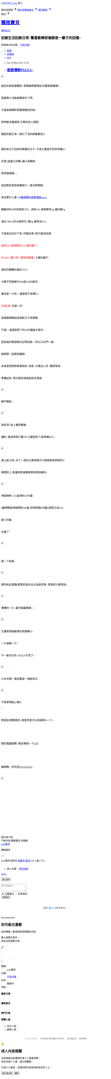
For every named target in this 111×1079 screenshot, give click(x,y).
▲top (3, 874)
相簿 (9, 51)
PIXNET (34, 1038)
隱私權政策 (71, 1038)
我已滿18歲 (7, 1073)
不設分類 (24, 45)
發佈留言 (6, 897)
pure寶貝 (5, 844)
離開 (16, 1073)
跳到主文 (5, 30)
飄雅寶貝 (10, 22)
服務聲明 (83, 1038)
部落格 (10, 54)
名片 (9, 57)
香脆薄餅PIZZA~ (20, 70)
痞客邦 (21, 860)
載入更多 (6, 880)
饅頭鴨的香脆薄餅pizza (34, 197)
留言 (27, 860)
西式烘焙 (23, 869)
